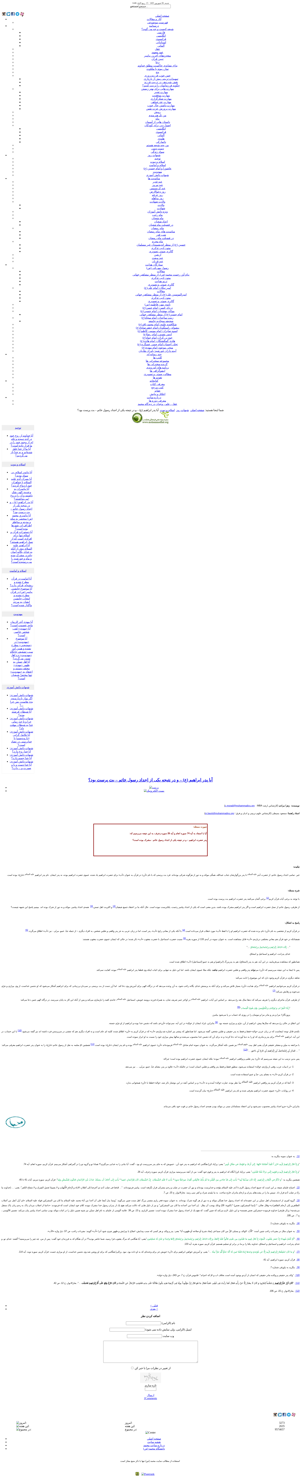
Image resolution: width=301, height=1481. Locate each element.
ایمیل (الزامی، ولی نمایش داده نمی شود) (168, 1329)
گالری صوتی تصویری (161, 251)
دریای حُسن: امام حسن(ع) (157, 307)
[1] (267, 898)
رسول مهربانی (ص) (157, 267)
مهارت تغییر (161, 92)
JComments (150, 1398)
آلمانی (160, 45)
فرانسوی (161, 39)
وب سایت (168, 1335)
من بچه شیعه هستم (157, 145)
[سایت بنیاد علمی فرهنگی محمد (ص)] (150, 423)
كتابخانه (154, 380)
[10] (20, 1030)
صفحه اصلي (162, 15)
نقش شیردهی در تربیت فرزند (161, 82)
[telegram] (289, 1415)
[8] (238, 1007)
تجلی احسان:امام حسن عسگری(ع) (157, 344)
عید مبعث (157, 258)
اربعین (157, 254)
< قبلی (154, 1305)
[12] (245, 1049)
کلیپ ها (157, 357)
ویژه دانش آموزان (157, 211)
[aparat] (293, 1415)
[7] (274, 990)
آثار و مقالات (154, 19)
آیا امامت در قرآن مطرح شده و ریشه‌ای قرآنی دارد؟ (21, 582)
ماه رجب (157, 214)
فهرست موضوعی (157, 22)
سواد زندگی (157, 151)
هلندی (161, 138)
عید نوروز (157, 185)
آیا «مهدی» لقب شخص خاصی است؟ (21, 632)
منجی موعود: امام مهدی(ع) (157, 347)
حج (157, 72)
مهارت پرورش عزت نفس (161, 108)
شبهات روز (154, 155)
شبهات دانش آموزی (157, 175)
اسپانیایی (161, 42)
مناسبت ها (154, 178)
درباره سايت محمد (154, 1445)
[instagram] (275, 1415)
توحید (158, 158)
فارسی (161, 32)
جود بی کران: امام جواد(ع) (157, 337)
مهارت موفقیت (161, 95)
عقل (157, 48)
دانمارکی (161, 141)
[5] (26, 930)
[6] (184, 938)
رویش (157, 112)
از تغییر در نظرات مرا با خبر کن (153, 1368)
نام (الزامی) (168, 1323)
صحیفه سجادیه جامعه (161, 321)
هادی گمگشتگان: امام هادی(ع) (157, 340)
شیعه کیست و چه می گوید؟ (157, 29)
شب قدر (161, 234)
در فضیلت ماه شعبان (161, 224)
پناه (157, 118)
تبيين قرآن (157, 58)
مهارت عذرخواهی (161, 102)
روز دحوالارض (157, 191)
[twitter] (280, 1415)
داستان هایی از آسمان (157, 121)
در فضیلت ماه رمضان (161, 238)
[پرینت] (154, 787)
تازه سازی (150, 1385)
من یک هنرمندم (157, 115)
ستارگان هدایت (154, 264)
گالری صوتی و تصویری (161, 284)
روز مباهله (158, 198)
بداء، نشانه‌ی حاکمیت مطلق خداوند (157, 65)
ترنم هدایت (161, 281)
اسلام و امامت (157, 165)
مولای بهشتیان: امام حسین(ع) (157, 311)
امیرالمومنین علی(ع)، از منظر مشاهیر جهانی (161, 294)
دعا (157, 62)
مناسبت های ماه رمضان (161, 231)
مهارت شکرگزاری (161, 98)
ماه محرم (157, 241)
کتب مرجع (157, 387)
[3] (91, 906)
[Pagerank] (148, 1474)
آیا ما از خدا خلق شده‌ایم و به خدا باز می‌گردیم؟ (21, 452)
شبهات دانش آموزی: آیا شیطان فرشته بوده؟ (21, 711)
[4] (183, 930)
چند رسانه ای (154, 354)
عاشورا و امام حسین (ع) (158, 168)
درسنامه (154, 25)
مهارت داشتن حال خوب (161, 105)
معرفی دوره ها (157, 400)
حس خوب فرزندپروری (157, 75)
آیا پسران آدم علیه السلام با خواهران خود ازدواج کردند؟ (21, 482)
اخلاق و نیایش (157, 394)
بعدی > (154, 1308)
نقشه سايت (154, 1441)
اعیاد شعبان (161, 221)
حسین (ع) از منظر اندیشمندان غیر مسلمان (161, 244)
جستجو (134, 6)
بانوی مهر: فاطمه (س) (158, 304)
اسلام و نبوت (157, 161)
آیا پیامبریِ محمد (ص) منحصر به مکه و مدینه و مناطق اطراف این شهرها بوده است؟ (21, 522)
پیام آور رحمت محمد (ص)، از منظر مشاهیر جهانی (161, 274)
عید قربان (157, 261)
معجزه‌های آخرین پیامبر (157, 55)
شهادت (161, 208)
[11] (92, 1044)
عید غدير (157, 181)
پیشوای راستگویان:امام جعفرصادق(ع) (157, 327)
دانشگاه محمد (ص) (154, 1448)
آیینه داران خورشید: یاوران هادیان (157, 350)
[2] (114, 906)
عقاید (158, 390)
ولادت (161, 204)
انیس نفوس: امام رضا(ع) (157, 334)
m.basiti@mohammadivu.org (219, 813)
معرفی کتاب (157, 384)
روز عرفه (157, 194)
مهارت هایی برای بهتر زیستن (157, 88)
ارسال (150, 1395)
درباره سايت (154, 397)
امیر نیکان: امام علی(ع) (157, 287)
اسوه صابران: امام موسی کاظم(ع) (157, 331)
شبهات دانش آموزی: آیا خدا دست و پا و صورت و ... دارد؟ (21, 765)
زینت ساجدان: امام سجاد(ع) (157, 317)
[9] (216, 1022)
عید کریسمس (157, 188)
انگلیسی (161, 35)
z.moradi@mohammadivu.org (239, 805)
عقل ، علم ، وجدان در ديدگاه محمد (157, 404)
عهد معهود (157, 52)
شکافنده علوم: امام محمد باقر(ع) (157, 324)
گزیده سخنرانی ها (157, 364)
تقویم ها (157, 377)
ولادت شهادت (157, 201)
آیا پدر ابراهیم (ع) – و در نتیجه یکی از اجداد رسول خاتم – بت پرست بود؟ (150, 780)
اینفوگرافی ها (157, 370)
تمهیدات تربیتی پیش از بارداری (161, 78)
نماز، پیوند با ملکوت (157, 68)
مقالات (161, 271)
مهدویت (157, 171)
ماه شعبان (158, 218)
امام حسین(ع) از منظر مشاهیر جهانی (161, 314)
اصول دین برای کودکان (157, 125)
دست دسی (157, 148)
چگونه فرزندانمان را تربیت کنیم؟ (161, 85)
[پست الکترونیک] (154, 790)
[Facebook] (284, 1415)
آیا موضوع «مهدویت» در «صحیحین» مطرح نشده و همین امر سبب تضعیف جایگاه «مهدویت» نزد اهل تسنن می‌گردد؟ (21, 648)
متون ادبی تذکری (161, 248)
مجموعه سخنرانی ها (157, 360)
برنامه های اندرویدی (157, 367)
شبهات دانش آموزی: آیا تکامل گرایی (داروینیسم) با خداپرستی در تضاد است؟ (21, 738)
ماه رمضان (157, 228)
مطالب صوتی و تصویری (157, 374)
